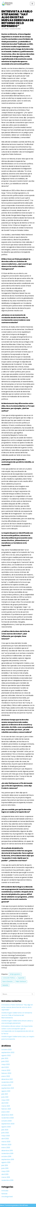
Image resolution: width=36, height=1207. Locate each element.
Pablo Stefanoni (21, 981)
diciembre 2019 (7, 1150)
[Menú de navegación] (32, 3)
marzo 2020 (5, 1141)
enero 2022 (5, 1076)
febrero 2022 (6, 1073)
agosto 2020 (6, 1127)
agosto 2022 (6, 1055)
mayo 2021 (5, 1100)
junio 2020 (5, 1133)
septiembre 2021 (7, 1088)
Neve (2, 1205)
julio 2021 (4, 1094)
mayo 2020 (5, 1136)
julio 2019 (4, 1165)
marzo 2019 (5, 1177)
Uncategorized (7, 1196)
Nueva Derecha (7, 981)
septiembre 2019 (7, 1159)
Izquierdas (21, 978)
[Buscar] (32, 994)
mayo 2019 (5, 1171)
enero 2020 (5, 1147)
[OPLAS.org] (7, 3)
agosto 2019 (5, 1162)
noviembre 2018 (7, 1180)
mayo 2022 (5, 1064)
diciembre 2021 (7, 1079)
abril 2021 (4, 1103)
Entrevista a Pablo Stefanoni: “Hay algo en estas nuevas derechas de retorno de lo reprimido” (17, 1007)
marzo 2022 (5, 1070)
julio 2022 (4, 1058)
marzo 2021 (5, 1106)
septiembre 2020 (7, 1124)
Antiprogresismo (15, 974)
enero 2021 (5, 1112)
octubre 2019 (6, 1156)
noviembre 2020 (7, 1118)
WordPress (24, 1205)
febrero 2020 (6, 1144)
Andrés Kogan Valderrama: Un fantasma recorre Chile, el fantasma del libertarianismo (16, 1015)
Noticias (4, 1194)
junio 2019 (4, 1168)
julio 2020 (4, 1130)
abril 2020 (5, 1138)
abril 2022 (5, 1067)
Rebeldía (5, 985)
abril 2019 (4, 1174)
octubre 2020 (6, 1121)
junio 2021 (4, 1097)
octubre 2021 (6, 1085)
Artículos (4, 1191)
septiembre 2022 (7, 1052)
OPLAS (6, 29)
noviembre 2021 (7, 1082)
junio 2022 (5, 1061)
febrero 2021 (6, 1109)
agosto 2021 (5, 1091)
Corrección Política (8, 978)
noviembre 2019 (7, 1153)
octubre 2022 (6, 1049)
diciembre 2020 (7, 1115)
